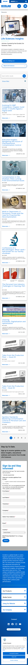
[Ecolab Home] (5, 6)
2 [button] (14, 438)
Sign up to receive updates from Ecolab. (11, 478)
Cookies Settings (14, 660)
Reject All (14, 656)
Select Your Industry (8, 516)
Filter (5, 81)
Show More (5, 118)
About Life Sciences (9, 65)
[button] (19, 6)
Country (4, 529)
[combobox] (11, 76)
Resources (4, 12)
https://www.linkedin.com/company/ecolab (8, 624)
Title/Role (5, 504)
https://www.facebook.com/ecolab (12, 624)
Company (5, 510)
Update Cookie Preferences (13, 629)
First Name (5, 491)
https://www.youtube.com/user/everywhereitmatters (20, 624)
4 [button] (21, 438)
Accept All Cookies (14, 653)
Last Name (5, 497)
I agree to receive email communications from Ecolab (13, 482)
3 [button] (18, 438)
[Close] (25, 638)
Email (4, 523)
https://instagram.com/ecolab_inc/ (16, 624)
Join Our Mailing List (8, 61)
